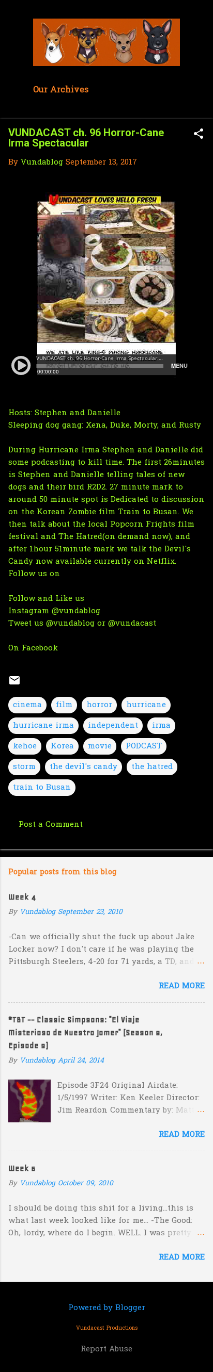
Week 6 (22, 1168)
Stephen (51, 413)
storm (24, 767)
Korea (62, 746)
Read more (182, 986)
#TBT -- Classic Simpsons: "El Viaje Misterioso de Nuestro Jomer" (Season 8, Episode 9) (85, 1032)
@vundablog (76, 611)
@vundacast (132, 623)
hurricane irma (43, 725)
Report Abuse (106, 1349)
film (64, 705)
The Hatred (80, 537)
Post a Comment (51, 824)
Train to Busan (148, 512)
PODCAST (144, 746)
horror (99, 705)
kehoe (25, 746)
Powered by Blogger (106, 1308)
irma (161, 725)
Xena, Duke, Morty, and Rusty (145, 425)
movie (100, 746)
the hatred (152, 767)
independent (113, 725)
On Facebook (33, 648)
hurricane (146, 705)
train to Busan (42, 787)
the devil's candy (83, 767)
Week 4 (22, 897)
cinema (27, 705)
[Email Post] (14, 684)
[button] (198, 134)
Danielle (105, 413)
